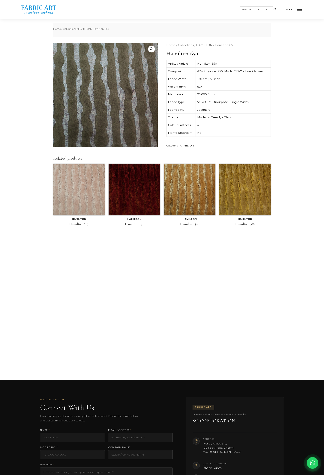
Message (47, 464)
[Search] (274, 9)
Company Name (119, 447)
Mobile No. (49, 447)
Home (57, 29)
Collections (69, 29)
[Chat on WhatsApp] (312, 463)
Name (45, 430)
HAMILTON (84, 29)
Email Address (119, 430)
